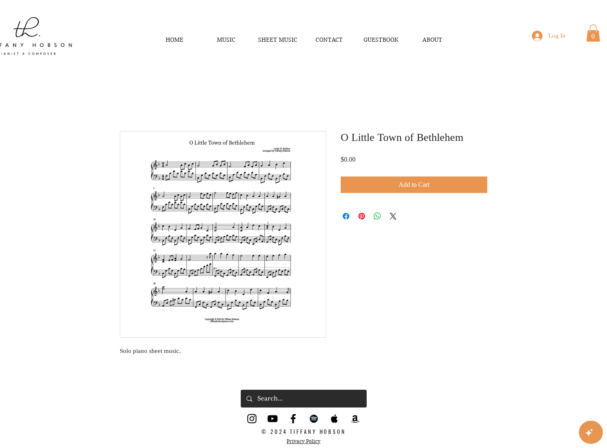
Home (128, 101)
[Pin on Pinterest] (362, 217)
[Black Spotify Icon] (314, 419)
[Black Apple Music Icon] (334, 419)
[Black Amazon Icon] (355, 419)
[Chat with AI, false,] (591, 432)
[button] (593, 33)
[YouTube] (272, 419)
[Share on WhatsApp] (377, 217)
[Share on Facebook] (346, 217)
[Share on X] (393, 217)
